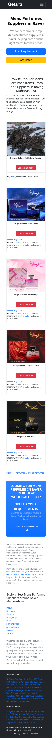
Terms (26, 733)
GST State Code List (23, 684)
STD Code (34, 682)
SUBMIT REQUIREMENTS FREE (26, 528)
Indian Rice (25, 711)
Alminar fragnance (14, 239)
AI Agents (10, 711)
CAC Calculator (36, 696)
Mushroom (36, 719)
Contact (34, 733)
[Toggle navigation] (42, 4)
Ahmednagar (13, 626)
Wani (8, 620)
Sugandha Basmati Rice (33, 717)
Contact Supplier (26, 167)
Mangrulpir (12, 617)
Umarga (10, 611)
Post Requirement (26, 51)
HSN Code (28, 679)
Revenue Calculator (29, 698)
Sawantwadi (12, 623)
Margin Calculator (25, 687)
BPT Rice (14, 714)
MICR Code (11, 687)
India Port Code (22, 682)
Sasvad (9, 630)
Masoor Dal (24, 714)
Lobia (31, 714)
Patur (9, 607)
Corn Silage (11, 719)
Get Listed (26, 60)
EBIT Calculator (13, 698)
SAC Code (19, 679)
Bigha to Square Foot (20, 701)
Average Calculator (24, 690)
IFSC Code (37, 684)
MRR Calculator (23, 696)
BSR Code (10, 682)
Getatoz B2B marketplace (17, 574)
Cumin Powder (23, 719)
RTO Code (38, 679)
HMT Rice (35, 711)
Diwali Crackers (30, 722)
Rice (17, 711)
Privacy (17, 733)
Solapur (10, 614)
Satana (9, 633)
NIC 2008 (10, 679)
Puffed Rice (17, 717)
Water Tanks (16, 722)
